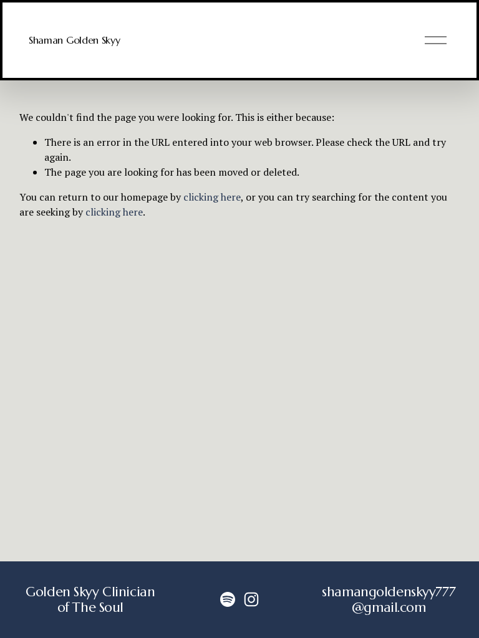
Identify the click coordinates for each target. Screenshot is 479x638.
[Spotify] (227, 599)
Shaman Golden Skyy (74, 40)
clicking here (212, 197)
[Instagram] (251, 599)
